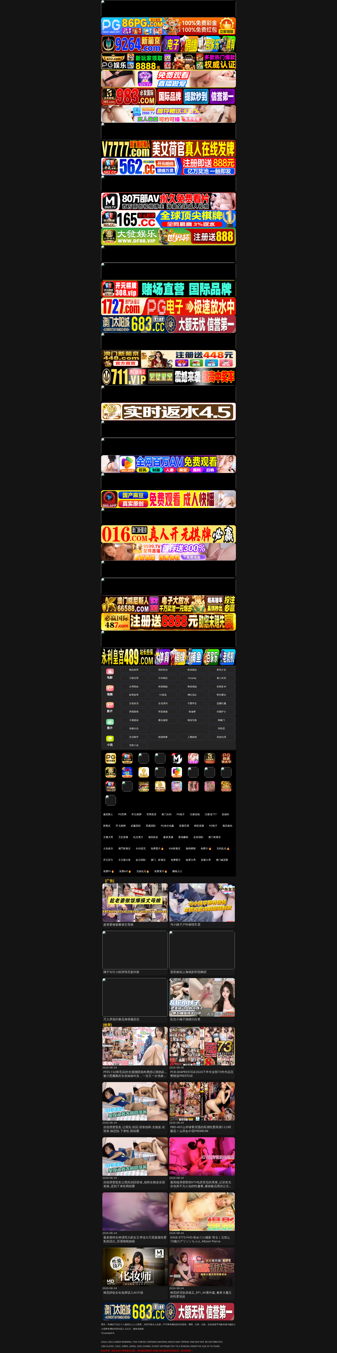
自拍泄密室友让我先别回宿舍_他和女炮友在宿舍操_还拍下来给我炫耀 (134, 1184)
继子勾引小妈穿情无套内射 (121, 972)
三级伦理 (133, 677)
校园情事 (163, 736)
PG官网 (122, 814)
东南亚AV (221, 686)
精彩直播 (199, 825)
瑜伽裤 (192, 711)
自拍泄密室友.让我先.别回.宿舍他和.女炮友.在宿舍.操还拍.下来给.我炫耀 (134, 1129)
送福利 (225, 814)
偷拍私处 (153, 837)
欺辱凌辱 (133, 694)
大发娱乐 (108, 848)
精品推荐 (133, 669)
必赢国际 (136, 825)
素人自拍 (221, 677)
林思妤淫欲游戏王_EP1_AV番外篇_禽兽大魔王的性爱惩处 (201, 1294)
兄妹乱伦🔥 (142, 871)
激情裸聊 (191, 848)
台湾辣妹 (133, 686)
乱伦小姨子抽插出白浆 (185, 1019)
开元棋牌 (136, 814)
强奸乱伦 (163, 669)
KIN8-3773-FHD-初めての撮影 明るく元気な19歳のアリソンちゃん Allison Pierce (200, 1239)
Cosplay (192, 677)
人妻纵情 (192, 736)
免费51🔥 (206, 848)
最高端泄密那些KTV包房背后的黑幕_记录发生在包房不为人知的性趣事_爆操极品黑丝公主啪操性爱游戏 (201, 1186)
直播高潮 (184, 825)
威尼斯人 (108, 814)
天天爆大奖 (124, 859)
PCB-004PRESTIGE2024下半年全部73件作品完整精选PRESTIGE (201, 1074)
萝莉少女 (221, 669)
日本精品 (163, 677)
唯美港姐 (192, 686)
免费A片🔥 (125, 871)
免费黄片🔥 (160, 871)
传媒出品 (133, 728)
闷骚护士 (221, 711)
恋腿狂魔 (221, 703)
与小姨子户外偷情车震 (185, 924)
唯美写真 (192, 720)
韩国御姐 (163, 686)
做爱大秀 (191, 859)
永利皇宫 (141, 848)
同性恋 (221, 728)
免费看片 (176, 859)
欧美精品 (192, 669)
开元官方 (108, 859)
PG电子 (181, 814)
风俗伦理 (221, 736)
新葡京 (107, 825)
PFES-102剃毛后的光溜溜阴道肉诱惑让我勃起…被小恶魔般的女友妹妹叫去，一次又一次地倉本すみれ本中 (135, 1076)
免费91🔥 (108, 871)
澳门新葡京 (214, 837)
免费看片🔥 (157, 848)
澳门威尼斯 (222, 859)
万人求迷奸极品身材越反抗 (121, 1019)
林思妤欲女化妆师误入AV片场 (123, 1292)
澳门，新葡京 (158, 859)
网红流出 (192, 694)
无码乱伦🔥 (223, 848)
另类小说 (133, 745)
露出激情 (163, 720)
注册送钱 (195, 814)
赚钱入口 (177, 871)
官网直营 (152, 814)
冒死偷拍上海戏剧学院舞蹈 (188, 972)
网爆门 (221, 720)
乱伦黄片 (138, 837)
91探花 (163, 694)
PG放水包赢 (167, 825)
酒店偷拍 (227, 825)
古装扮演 (133, 703)
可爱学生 (192, 703)
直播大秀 (206, 859)
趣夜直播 (168, 837)
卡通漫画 (133, 720)
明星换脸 (163, 711)
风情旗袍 (133, 711)
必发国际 (198, 837)
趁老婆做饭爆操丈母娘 (118, 924)
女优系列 (163, 703)
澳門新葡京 (124, 848)
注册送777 (211, 814)
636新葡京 (175, 848)
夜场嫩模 (183, 837)
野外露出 (221, 694)
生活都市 (133, 736)
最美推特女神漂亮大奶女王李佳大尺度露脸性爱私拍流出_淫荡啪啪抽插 (135, 1239)
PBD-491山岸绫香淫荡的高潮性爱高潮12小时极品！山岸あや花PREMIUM (200, 1129)
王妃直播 (123, 837)
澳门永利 (166, 814)
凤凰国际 (151, 825)
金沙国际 (141, 859)
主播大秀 (108, 837)
